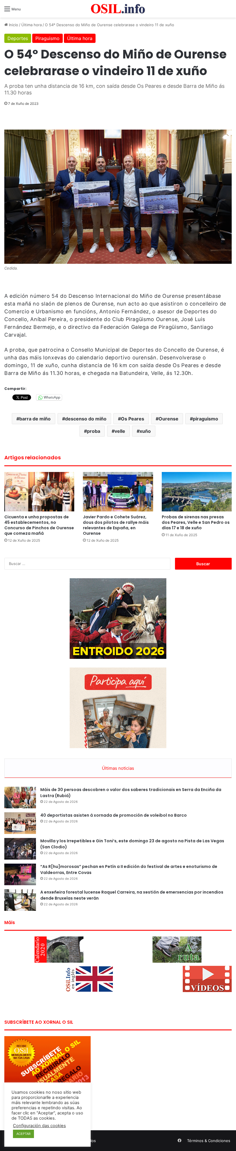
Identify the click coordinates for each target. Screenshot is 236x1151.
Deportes (17, 38)
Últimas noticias (118, 768)
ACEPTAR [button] (23, 1134)
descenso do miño (85, 419)
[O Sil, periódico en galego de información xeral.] (118, 9)
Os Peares (132, 419)
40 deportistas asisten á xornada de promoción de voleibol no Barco (113, 815)
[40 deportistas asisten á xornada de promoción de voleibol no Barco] (20, 823)
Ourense (168, 419)
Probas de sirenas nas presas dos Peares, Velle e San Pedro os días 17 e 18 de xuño (196, 522)
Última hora (31, 24)
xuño (145, 431)
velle (120, 431)
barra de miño (35, 419)
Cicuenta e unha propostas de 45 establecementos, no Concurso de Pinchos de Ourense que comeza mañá (39, 525)
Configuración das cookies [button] (39, 1125)
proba (93, 431)
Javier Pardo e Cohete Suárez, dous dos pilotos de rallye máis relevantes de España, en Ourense (116, 525)
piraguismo (205, 419)
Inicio (13, 24)
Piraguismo (47, 38)
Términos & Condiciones (208, 1140)
